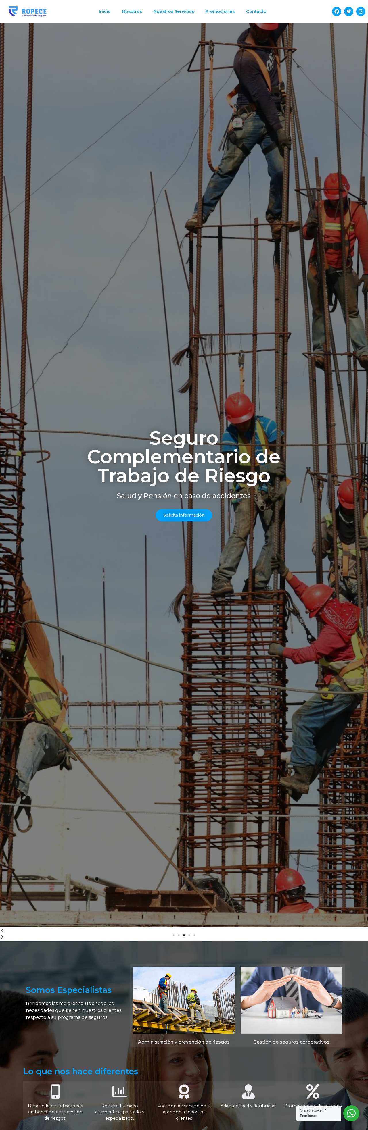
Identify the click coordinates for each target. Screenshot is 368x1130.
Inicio (105, 11)
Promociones (220, 11)
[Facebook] (336, 11)
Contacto (256, 11)
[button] (174, 935)
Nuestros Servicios (174, 11)
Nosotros (132, 11)
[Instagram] (360, 11)
